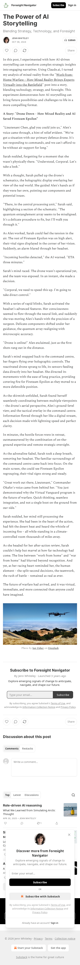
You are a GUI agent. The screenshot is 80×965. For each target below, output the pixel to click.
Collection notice (65, 938)
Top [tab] (7, 795)
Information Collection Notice (47, 908)
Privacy (38, 938)
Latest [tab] (17, 795)
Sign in (72, 5)
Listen (72, 40)
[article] (40, 814)
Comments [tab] (11, 748)
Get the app (58, 948)
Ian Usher (38, 648)
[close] (69, 835)
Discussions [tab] (32, 795)
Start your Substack (30, 948)
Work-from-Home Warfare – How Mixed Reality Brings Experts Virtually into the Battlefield (38, 79)
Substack (21, 957)
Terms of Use (58, 905)
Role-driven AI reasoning (22, 805)
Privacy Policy (39, 912)
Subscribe (58, 5)
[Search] (73, 795)
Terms (48, 938)
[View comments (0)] (15, 50)
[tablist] (19, 748)
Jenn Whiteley (20, 38)
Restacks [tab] (27, 748)
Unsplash (53, 648)
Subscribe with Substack (42, 896)
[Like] (6, 50)
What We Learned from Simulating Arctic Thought (29, 812)
